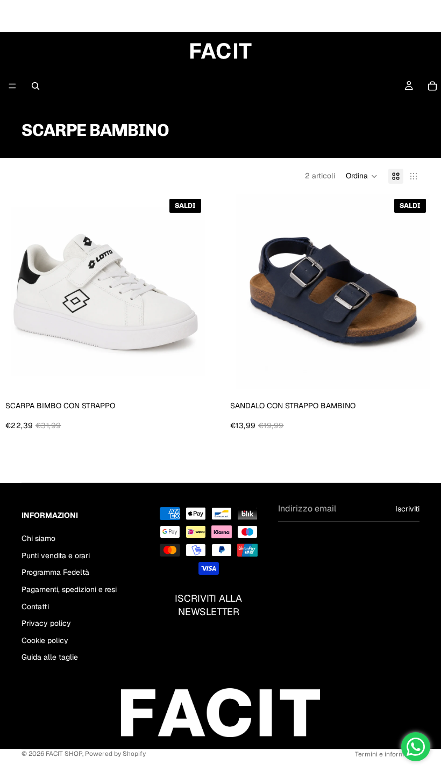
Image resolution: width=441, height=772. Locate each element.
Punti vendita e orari (56, 555)
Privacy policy (46, 623)
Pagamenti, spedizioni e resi (69, 589)
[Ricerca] (35, 86)
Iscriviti (407, 509)
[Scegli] (188, 372)
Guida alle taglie (50, 657)
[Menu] (12, 86)
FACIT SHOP (64, 753)
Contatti (35, 606)
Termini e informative (387, 754)
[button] (362, 176)
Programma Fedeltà (55, 572)
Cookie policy (45, 640)
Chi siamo (38, 538)
